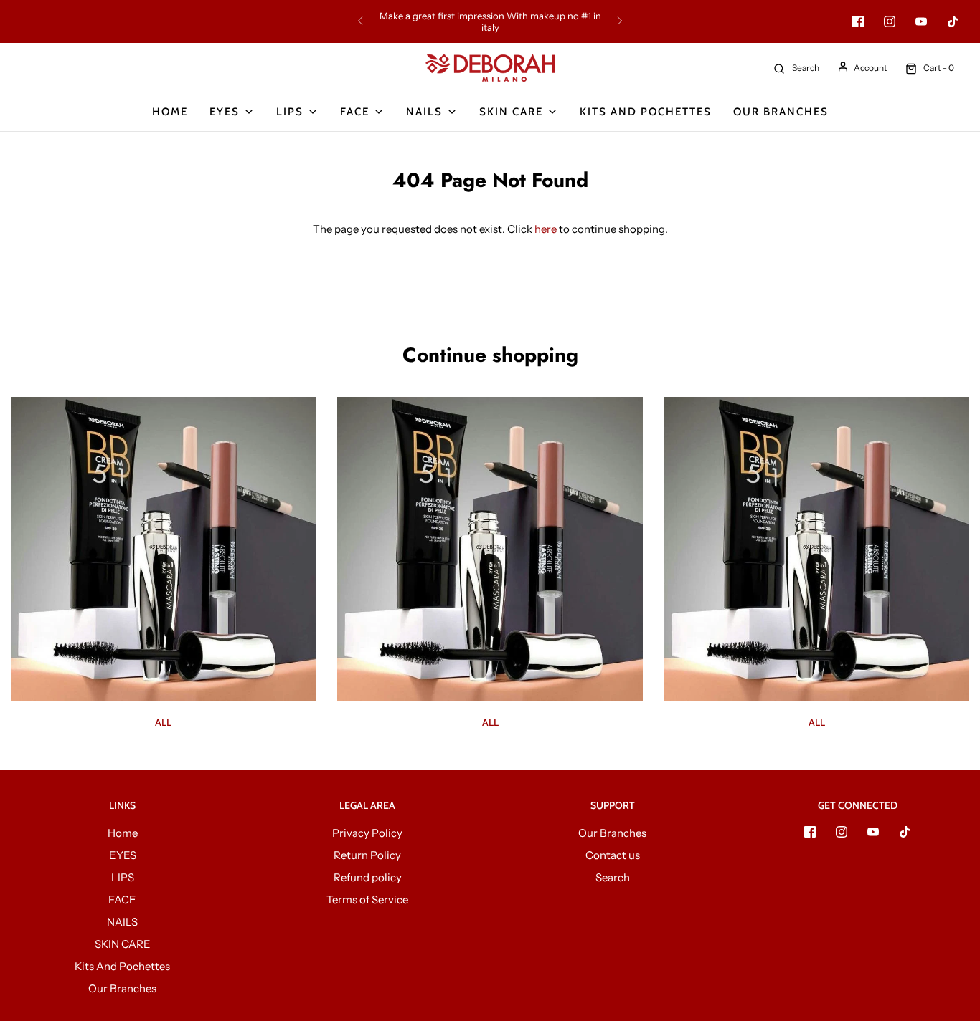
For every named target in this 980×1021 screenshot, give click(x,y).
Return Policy (367, 855)
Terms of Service (367, 899)
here (545, 229)
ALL (163, 722)
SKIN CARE (123, 944)
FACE (122, 899)
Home (170, 111)
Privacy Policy (367, 833)
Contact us (612, 855)
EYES (122, 855)
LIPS (122, 877)
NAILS (122, 922)
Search (612, 877)
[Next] (620, 21)
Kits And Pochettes (646, 111)
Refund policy (368, 877)
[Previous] (360, 21)
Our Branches (781, 111)
